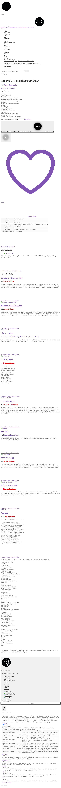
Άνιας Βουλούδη (10, 85)
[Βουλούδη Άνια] (8, 253)
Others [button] (4, 777)
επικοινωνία (7, 38)
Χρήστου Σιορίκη (9, 363)
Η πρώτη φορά (7, 359)
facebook (6, 684)
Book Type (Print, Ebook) (7, 119)
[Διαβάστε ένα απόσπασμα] (6, 137)
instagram (6, 686)
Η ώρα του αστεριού (9, 485)
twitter (5, 687)
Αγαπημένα (7, 49)
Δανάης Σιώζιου (8, 281)
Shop (5, 48)
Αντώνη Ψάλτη (34, 337)
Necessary (6, 725)
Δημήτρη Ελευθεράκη (10, 404)
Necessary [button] (4, 723)
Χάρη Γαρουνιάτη (9, 516)
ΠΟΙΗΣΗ (12, 88)
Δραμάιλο (4, 432)
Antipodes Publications (9, 42)
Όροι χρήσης (7, 58)
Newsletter (6, 45)
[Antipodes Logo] (39, 27)
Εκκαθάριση (28, 119)
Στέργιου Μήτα (8, 337)
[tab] (32, 211)
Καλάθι (6, 54)
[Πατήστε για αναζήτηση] (27, 71)
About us (6, 682)
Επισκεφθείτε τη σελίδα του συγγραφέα (11, 270)
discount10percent (5, 88)
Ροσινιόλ (4, 513)
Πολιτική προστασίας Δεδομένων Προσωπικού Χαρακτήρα (19, 61)
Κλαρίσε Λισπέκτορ (9, 489)
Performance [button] (5, 760)
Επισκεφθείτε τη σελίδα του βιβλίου (10, 300)
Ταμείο (5, 62)
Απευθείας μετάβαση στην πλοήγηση (10, 27)
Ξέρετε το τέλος (7, 333)
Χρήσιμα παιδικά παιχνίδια (11, 278)
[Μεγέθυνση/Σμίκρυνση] (6, 785)
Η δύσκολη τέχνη (8, 401)
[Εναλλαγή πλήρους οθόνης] (4, 785)
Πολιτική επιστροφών (9, 59)
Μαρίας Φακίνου (8, 461)
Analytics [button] (4, 766)
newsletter (6, 689)
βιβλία (5, 31)
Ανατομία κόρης (7, 458)
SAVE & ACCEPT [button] (7, 782)
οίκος (5, 35)
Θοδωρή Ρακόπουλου (21, 337)
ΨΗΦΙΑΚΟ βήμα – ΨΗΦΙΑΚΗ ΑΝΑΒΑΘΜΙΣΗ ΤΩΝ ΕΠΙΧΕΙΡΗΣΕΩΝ (23, 63)
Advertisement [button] (6, 772)
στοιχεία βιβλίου (32, 216)
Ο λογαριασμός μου (9, 676)
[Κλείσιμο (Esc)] (1, 785)
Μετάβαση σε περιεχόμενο (26, 27)
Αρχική (6, 41)
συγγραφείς (7, 34)
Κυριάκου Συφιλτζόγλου (11, 435)
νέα (5, 37)
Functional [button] (5, 754)
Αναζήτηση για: (4, 71)
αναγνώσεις (7, 32)
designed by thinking (6, 700)
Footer (5, 44)
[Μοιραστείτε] (2, 785)
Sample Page (7, 46)
